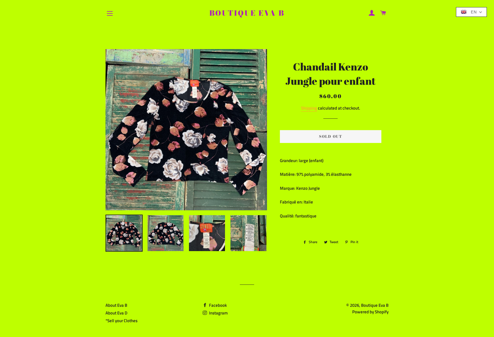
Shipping (309, 108)
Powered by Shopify (370, 311)
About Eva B (116, 305)
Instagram (218, 313)
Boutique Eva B (247, 13)
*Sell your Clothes (121, 320)
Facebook (217, 305)
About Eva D (116, 313)
